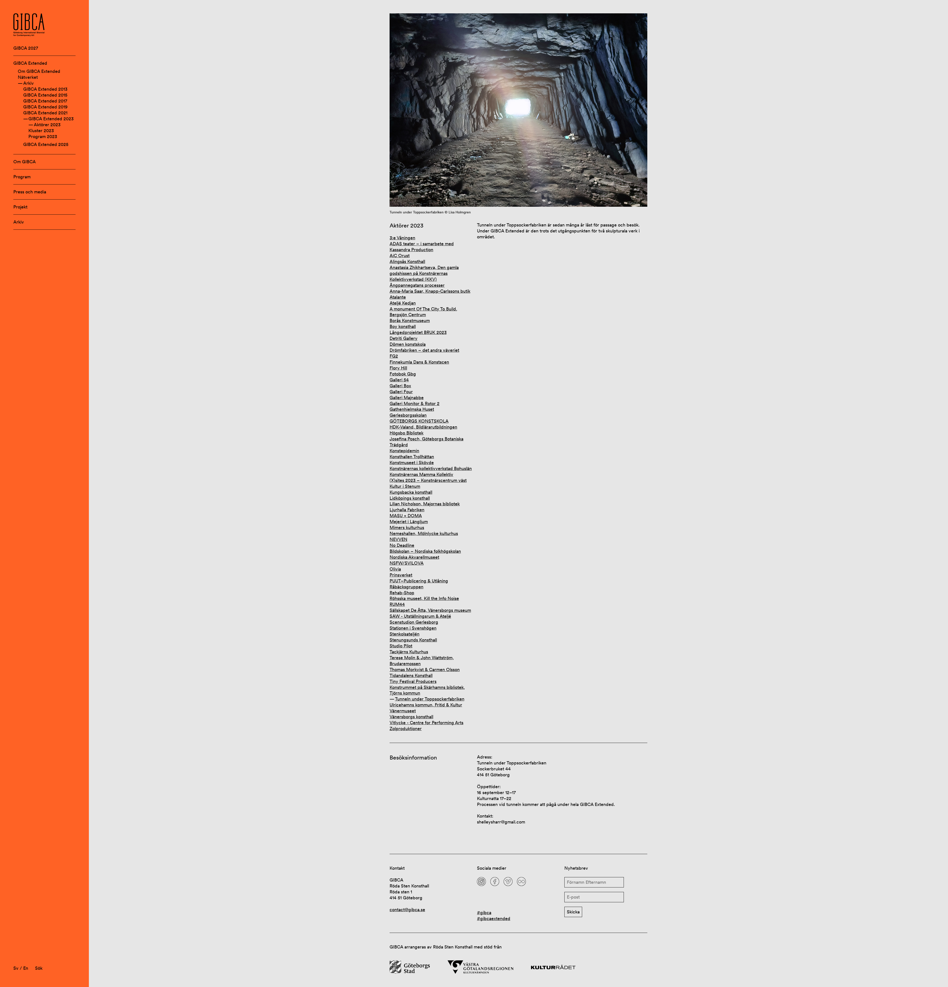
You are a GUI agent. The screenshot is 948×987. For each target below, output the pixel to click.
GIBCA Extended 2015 (45, 95)
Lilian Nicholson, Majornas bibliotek (425, 504)
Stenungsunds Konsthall (413, 640)
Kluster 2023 (41, 130)
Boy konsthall (403, 326)
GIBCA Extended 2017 (45, 101)
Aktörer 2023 (47, 124)
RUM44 (397, 604)
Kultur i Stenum (405, 486)
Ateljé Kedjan (403, 303)
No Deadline (402, 545)
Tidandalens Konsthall (411, 675)
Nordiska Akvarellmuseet (414, 557)
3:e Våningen (402, 238)
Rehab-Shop (402, 593)
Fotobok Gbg (403, 374)
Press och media (29, 192)
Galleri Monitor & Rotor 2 (414, 403)
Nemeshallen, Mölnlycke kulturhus (424, 533)
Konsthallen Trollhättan (412, 456)
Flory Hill (398, 368)
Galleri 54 (399, 380)
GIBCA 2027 (25, 48)
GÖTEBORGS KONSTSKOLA (419, 421)
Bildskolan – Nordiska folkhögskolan (425, 551)
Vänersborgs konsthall (411, 717)
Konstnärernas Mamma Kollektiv (421, 474)
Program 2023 (42, 136)
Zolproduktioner (406, 728)
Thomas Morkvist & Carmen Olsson (425, 669)
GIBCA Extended (30, 63)
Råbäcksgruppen (406, 587)
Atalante (398, 297)
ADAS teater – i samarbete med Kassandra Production (422, 246)
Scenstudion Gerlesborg (414, 622)
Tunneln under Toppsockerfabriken (429, 699)
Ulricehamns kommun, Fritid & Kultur (426, 705)
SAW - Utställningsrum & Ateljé (420, 616)
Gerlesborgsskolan (408, 415)
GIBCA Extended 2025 (45, 144)
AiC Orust (400, 255)
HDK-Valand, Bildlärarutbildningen (423, 427)
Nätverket (28, 77)
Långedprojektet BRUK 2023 (418, 332)
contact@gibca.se (407, 909)
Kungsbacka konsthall (411, 492)
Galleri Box (400, 386)
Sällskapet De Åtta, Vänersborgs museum (430, 610)
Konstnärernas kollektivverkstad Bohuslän (431, 468)
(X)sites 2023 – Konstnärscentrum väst (428, 480)
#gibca (484, 912)
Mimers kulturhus (407, 527)
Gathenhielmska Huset (412, 409)
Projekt (20, 207)
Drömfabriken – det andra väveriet (424, 350)
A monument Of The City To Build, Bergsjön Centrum (423, 312)
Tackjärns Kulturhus (409, 652)
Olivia (395, 569)
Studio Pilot (401, 646)
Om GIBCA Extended (39, 71)
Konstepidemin (404, 450)
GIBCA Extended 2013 (45, 89)
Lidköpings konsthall (410, 498)
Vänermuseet (403, 711)
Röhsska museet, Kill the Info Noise (424, 598)
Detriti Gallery (403, 338)
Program (22, 177)
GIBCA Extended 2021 (45, 113)
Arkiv (28, 83)
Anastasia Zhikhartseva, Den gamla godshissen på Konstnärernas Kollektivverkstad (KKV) (424, 273)
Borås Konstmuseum (410, 320)
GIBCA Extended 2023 (51, 119)
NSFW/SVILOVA (407, 563)
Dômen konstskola (408, 344)
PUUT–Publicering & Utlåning (419, 581)
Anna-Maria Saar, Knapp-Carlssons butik (430, 291)
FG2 (394, 356)
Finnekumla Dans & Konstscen (419, 362)
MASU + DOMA (406, 515)
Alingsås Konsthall (407, 261)
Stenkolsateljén (404, 634)
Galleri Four (401, 391)
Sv (16, 968)
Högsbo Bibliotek (406, 433)
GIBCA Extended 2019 (45, 107)
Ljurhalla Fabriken (407, 510)
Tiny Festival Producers (413, 681)
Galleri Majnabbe (407, 397)
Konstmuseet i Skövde (412, 462)
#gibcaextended (493, 918)
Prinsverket (401, 575)
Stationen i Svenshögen (413, 628)
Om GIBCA (24, 161)
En (25, 968)
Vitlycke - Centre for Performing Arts (426, 722)
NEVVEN (398, 539)
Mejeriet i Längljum (409, 521)
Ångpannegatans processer (417, 285)
